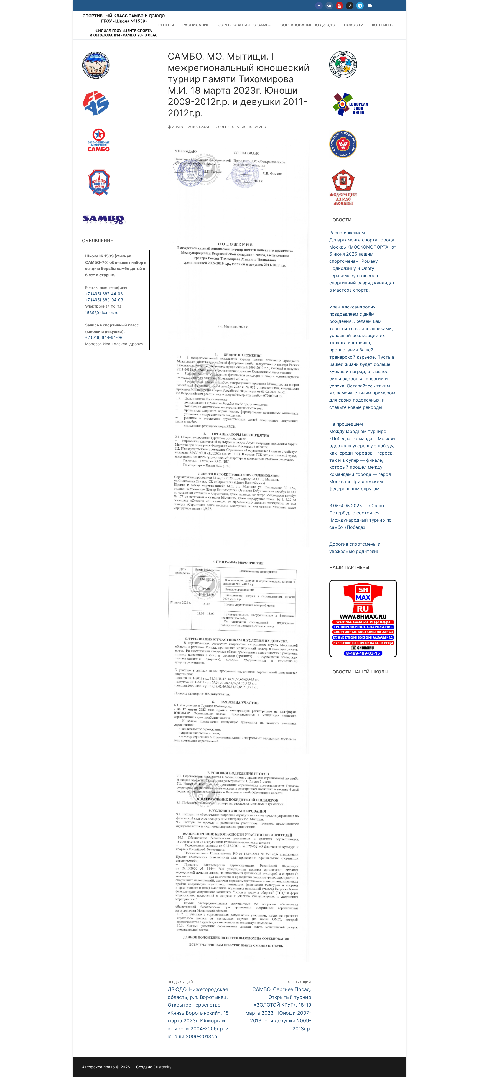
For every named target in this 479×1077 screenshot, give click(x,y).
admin (177, 127)
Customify (162, 1067)
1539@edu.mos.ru (101, 312)
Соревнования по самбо (241, 127)
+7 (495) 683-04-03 (104, 299)
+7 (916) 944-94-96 (104, 337)
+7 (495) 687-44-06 (104, 293)
